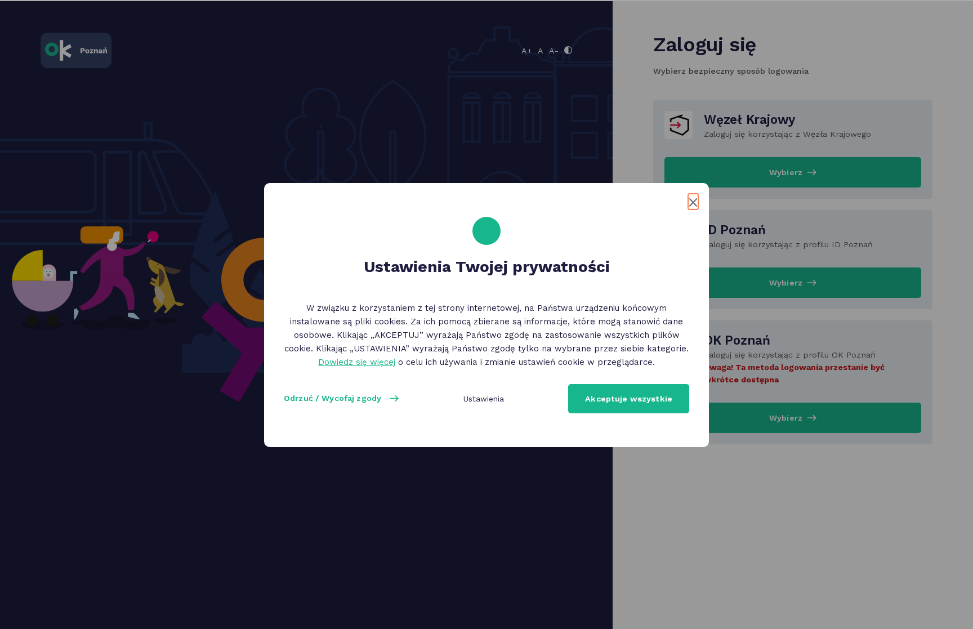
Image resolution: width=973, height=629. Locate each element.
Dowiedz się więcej (356, 362)
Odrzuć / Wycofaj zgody (332, 398)
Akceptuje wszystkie (628, 398)
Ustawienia (483, 398)
